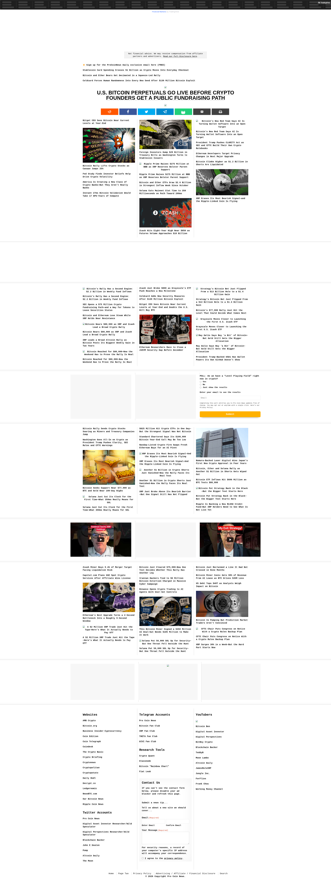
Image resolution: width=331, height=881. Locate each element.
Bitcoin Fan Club (149, 726)
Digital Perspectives (209, 737)
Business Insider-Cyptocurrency (102, 731)
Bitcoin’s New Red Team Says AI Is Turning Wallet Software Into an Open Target (219, 134)
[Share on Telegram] (165, 111)
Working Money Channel (209, 789)
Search (224, 873)
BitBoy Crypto (204, 742)
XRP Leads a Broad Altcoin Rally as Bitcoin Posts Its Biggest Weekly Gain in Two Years (108, 343)
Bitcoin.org (90, 726)
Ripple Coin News (93, 804)
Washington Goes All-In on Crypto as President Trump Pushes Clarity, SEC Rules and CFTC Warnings (105, 443)
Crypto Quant (147, 756)
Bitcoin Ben (203, 726)
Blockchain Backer (94, 840)
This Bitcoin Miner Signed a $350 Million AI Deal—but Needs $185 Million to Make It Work (165, 632)
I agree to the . (164, 858)
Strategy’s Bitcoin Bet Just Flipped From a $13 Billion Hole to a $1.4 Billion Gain (222, 302)
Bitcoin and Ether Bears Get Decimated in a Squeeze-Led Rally (121, 75)
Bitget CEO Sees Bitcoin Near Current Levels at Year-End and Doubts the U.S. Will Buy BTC (164, 307)
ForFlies (201, 779)
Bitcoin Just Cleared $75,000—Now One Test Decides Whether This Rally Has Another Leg (162, 570)
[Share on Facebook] (128, 111)
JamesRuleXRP (203, 768)
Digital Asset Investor (210, 732)
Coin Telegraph (92, 741)
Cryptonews (89, 762)
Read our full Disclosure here (180, 56)
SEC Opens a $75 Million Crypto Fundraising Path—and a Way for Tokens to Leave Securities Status (108, 307)
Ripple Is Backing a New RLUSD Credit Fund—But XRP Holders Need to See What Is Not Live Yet (222, 507)
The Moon (88, 861)
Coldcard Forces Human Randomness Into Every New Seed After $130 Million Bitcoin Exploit (139, 81)
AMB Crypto (89, 720)
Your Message (155, 830)
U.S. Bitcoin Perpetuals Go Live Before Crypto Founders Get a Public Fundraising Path (165, 95)
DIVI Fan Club (147, 741)
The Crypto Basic (93, 752)
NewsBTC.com (90, 794)
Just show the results (215, 387)
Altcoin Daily (91, 856)
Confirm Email (173, 825)
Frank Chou (202, 784)
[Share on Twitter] (146, 111)
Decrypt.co (89, 783)
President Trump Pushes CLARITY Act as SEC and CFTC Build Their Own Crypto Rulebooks (220, 145)
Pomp (85, 850)
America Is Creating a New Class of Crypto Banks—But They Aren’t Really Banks (105, 185)
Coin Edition (90, 736)
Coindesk (88, 747)
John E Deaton (91, 845)
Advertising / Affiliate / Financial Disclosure (185, 873)
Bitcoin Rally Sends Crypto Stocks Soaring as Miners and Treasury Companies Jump (108, 432)
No (204, 385)
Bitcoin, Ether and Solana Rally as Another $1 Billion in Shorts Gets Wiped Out (221, 471)
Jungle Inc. (203, 773)
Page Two (123, 873)
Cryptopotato (90, 773)
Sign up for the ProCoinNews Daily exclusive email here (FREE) (125, 65)
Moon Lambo (202, 758)
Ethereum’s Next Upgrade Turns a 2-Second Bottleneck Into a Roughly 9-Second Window (108, 618)
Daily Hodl (89, 778)
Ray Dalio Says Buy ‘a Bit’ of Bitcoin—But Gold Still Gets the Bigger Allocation (220, 349)
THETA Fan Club (148, 736)
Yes (204, 382)
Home (111, 873)
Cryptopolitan (91, 768)
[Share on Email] (202, 111)
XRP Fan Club (147, 731)
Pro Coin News (91, 819)
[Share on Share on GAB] (183, 111)
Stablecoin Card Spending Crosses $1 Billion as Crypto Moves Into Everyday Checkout (136, 70)
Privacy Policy (206, 407)
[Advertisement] (165, 32)
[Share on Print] (220, 111)
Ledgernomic (90, 788)
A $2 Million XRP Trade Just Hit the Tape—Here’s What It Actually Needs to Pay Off (108, 640)
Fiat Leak (145, 771)
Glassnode (145, 761)
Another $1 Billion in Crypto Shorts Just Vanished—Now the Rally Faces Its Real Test (165, 483)
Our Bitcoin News (93, 799)
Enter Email (148, 825)
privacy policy (173, 858)
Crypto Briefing (92, 757)
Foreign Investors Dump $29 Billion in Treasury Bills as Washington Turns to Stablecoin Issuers (163, 155)
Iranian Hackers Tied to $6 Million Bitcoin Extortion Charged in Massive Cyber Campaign (162, 581)
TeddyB (200, 752)
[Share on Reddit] (109, 111)
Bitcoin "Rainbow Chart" (154, 766)
